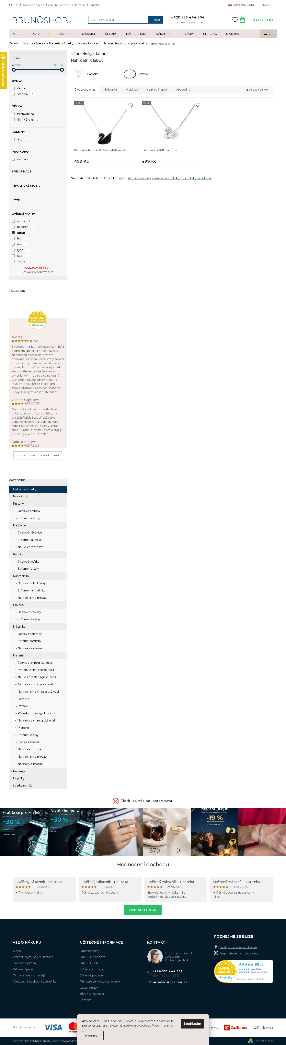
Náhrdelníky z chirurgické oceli (38, 691)
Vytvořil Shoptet (265, 1040)
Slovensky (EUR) (243, 4)
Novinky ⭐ (20, 496)
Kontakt (85, 1000)
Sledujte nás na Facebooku (238, 947)
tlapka (24, 261)
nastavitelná (28, 114)
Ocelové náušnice (29, 532)
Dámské (23, 699)
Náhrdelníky (21, 576)
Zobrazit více (143, 910)
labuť (23, 233)
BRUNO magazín (92, 994)
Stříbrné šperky (28, 735)
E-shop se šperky (24, 489)
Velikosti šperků (23, 969)
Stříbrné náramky (29, 641)
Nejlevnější (111, 89)
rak (22, 244)
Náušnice (19, 525)
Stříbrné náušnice (29, 540)
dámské (25, 159)
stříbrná (25, 94)
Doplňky (18, 778)
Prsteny (18, 503)
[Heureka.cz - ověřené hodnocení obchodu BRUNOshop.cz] (243, 971)
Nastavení (92, 1035)
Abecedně (183, 89)
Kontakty (94, 4)
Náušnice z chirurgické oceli (36, 677)
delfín (23, 221)
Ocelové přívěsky (29, 612)
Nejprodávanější (157, 89)
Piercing (23, 728)
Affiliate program (91, 969)
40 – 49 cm (27, 119)
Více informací (163, 1025)
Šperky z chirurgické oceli (34, 663)
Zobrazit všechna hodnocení (38, 455)
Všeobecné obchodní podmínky (34, 981)
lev (22, 238)
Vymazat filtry (36, 268)
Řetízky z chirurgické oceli (35, 684)
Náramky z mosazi (30, 648)
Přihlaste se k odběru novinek (100, 981)
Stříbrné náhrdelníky (31, 590)
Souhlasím (192, 1024)
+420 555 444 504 (168, 971)
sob (22, 256)
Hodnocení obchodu (143, 864)
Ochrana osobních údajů (29, 975)
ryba (23, 250)
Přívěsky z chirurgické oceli (36, 713)
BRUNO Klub (89, 963)
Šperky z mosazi (28, 742)
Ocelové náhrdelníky (31, 583)
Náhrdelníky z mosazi (32, 598)
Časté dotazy (89, 987)
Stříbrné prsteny (28, 518)
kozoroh (25, 227)
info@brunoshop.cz (170, 982)
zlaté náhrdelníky (139, 178)
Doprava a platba (33, 4)
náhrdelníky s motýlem (196, 178)
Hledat (156, 19)
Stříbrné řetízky (28, 568)
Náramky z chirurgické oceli (36, 720)
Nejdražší (132, 89)
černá (23, 88)
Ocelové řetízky (28, 561)
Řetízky (18, 554)
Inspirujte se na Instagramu (239, 953)
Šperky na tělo (22, 785)
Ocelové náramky (29, 634)
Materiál (18, 655)
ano (22, 139)
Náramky (19, 626)
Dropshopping (89, 951)
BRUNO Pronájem (92, 957)
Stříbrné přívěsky (29, 619)
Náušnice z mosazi (30, 547)
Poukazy (19, 771)
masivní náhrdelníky (165, 178)
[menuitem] (19, 33)
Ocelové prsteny (28, 511)
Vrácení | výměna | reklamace (66, 4)
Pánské (22, 706)
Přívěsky (19, 605)
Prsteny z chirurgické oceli (35, 670)
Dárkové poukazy (92, 975)
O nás (14, 4)
